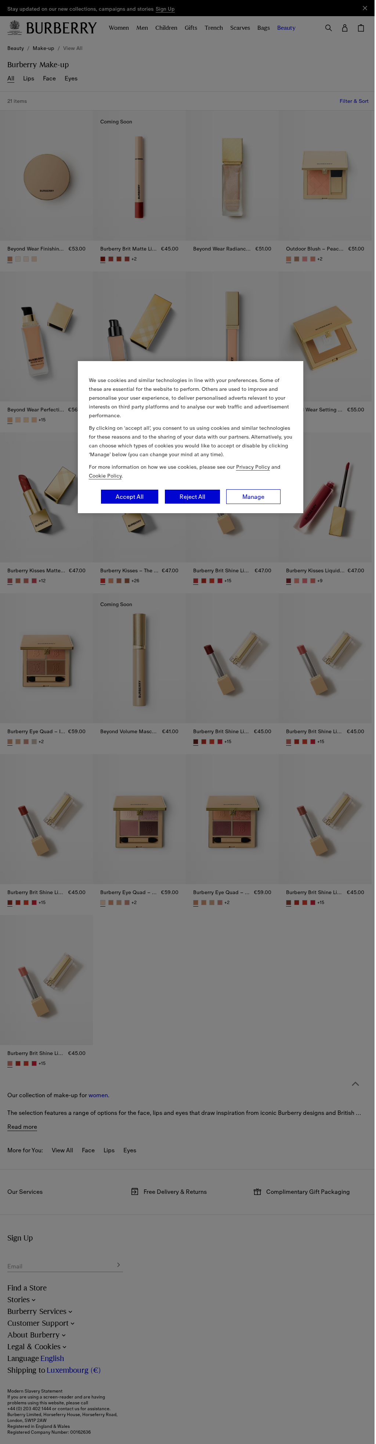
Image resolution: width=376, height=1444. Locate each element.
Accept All (130, 496)
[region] (190, 437)
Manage (253, 496)
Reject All (192, 496)
